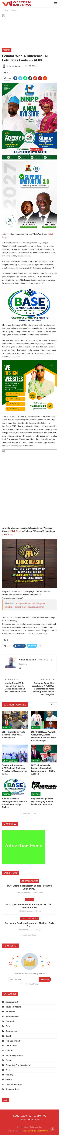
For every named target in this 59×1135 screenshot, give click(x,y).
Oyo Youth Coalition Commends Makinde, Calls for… (29, 925)
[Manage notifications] (52, 1129)
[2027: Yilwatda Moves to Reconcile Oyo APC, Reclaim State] (15, 720)
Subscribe (44, 979)
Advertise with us (29, 1119)
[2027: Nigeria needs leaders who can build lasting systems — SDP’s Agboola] (44, 753)
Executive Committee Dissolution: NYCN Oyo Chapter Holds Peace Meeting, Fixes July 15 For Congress (43, 688)
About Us (26, 1115)
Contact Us (40, 1115)
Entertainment (12, 1016)
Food (7, 1026)
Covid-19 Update (13, 1006)
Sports (8, 1079)
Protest (8, 1069)
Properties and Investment (17, 1065)
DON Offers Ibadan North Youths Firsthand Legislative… (29, 887)
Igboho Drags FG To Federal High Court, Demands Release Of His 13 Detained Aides (15, 687)
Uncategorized (10, 761)
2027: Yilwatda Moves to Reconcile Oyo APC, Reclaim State (29, 906)
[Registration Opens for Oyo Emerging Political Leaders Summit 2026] (44, 787)
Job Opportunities (29, 881)
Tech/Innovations (13, 1084)
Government (11, 1031)
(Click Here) (15, 531)
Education (10, 1011)
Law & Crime (11, 1045)
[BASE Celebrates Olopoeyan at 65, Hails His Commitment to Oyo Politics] (15, 787)
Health (8, 1036)
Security (9, 1074)
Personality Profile (14, 1055)
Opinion (9, 1050)
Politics (6, 50)
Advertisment (11, 1001)
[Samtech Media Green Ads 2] (29, 387)
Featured (9, 1021)
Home (16, 1115)
